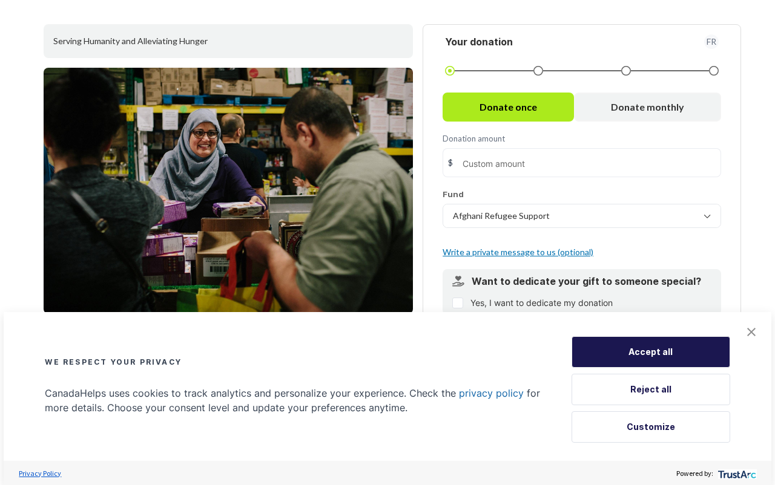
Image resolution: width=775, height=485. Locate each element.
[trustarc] (736, 473)
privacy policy (491, 393)
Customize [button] (651, 427)
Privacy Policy (40, 473)
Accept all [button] (650, 352)
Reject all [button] (650, 389)
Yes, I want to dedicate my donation (541, 303)
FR (711, 41)
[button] (751, 332)
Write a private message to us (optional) (518, 252)
